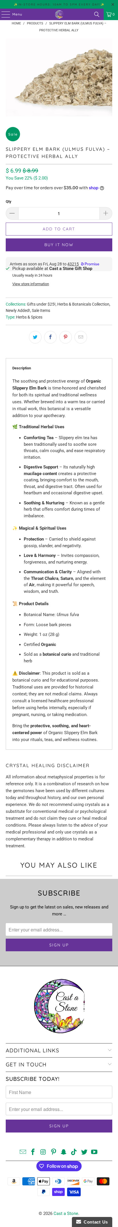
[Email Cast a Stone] (23, 1152)
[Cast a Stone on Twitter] (84, 1152)
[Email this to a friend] (80, 337)
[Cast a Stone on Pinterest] (53, 1152)
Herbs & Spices (29, 317)
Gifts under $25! (41, 304)
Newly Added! (18, 310)
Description (21, 368)
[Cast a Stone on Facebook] (33, 1152)
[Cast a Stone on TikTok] (74, 1152)
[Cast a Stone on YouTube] (94, 1152)
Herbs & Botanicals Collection (83, 304)
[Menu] (3, 14)
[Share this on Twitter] (35, 337)
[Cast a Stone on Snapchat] (64, 1152)
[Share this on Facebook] (50, 337)
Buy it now (59, 244)
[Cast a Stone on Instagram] (43, 1152)
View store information (30, 284)
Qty (8, 201)
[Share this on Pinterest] (65, 337)
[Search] (96, 14)
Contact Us (94, 1222)
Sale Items (41, 310)
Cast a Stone (66, 1213)
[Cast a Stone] (59, 14)
